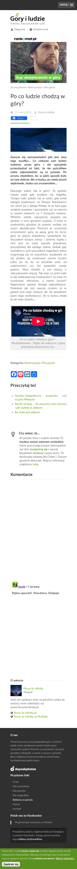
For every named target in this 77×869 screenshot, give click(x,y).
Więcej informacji (65, 858)
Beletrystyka (34, 87)
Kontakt (17, 809)
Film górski (49, 87)
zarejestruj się (38, 449)
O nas (16, 782)
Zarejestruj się (40, 29)
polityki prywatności (45, 858)
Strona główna (18, 87)
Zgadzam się (11, 864)
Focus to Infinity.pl (25, 712)
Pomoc (16, 804)
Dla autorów (19, 791)
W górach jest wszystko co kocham (33, 822)
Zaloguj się (19, 29)
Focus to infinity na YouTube (31, 716)
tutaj (35, 464)
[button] (66, 5)
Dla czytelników (21, 786)
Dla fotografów (21, 795)
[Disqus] (38, 530)
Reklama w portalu (23, 800)
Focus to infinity (46, 112)
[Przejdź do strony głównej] (27, 19)
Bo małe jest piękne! (27, 412)
